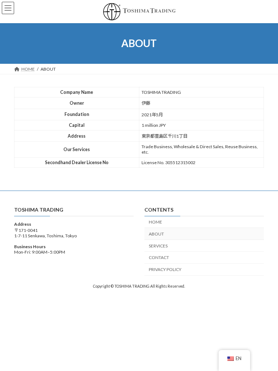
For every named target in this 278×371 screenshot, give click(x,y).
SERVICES (158, 245)
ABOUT (156, 234)
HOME (155, 222)
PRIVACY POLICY (165, 269)
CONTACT (159, 257)
